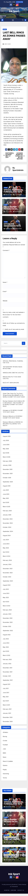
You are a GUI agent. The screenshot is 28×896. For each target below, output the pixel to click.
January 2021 (7, 713)
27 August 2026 (10, 824)
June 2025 (6, 494)
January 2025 (7, 515)
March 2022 (6, 655)
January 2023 (7, 614)
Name (5, 282)
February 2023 (7, 610)
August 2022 (6, 634)
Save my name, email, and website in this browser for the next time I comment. (13, 315)
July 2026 (6, 440)
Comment (6, 250)
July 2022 (6, 639)
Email (5, 291)
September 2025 (8, 482)
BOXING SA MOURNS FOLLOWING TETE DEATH (13, 423)
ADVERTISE (6, 890)
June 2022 (6, 643)
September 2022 (8, 630)
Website (5, 301)
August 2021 (6, 684)
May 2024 (6, 548)
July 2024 (6, 539)
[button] (22, 20)
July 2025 (6, 490)
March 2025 (6, 506)
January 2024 (7, 564)
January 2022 (7, 663)
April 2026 (6, 453)
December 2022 (7, 618)
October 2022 (7, 626)
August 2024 (7, 535)
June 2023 (6, 593)
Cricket (5, 740)
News (4, 757)
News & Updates (8, 761)
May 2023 (6, 597)
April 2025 (6, 502)
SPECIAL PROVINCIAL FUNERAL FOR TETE (13, 191)
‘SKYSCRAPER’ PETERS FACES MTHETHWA (10, 209)
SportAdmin (17, 170)
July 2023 (6, 589)
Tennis (5, 778)
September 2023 (8, 581)
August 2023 (6, 585)
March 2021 (6, 705)
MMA (4, 753)
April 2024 (6, 552)
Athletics (5, 732)
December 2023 (7, 568)
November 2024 (8, 523)
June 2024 (6, 544)
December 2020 (8, 717)
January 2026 (7, 465)
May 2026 (6, 448)
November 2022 (8, 622)
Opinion (5, 765)
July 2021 (6, 688)
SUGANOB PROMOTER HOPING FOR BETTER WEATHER (19, 156)
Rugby (5, 769)
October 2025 (7, 477)
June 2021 (6, 692)
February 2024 (7, 560)
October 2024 (7, 527)
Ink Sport (14, 11)
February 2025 (7, 510)
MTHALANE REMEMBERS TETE (12, 225)
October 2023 (7, 577)
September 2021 (8, 680)
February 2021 (7, 709)
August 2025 (6, 486)
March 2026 (6, 457)
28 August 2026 (10, 806)
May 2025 (6, 498)
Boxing (4, 29)
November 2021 (7, 672)
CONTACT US (20, 890)
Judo (4, 749)
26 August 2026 (10, 842)
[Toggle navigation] (13, 20)
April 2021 (6, 701)
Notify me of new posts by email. (14, 329)
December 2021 (7, 668)
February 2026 (7, 461)
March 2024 (6, 556)
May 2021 (6, 696)
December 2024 (8, 519)
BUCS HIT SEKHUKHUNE (11, 382)
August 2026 (6, 436)
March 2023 (6, 606)
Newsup (24, 884)
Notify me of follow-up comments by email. (14, 324)
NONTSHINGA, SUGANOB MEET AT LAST (9, 155)
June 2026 (6, 444)
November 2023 (8, 572)
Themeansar (15, 886)
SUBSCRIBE (13, 890)
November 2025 (8, 473)
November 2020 (8, 721)
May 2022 (6, 647)
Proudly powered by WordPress (10, 884)
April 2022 (6, 651)
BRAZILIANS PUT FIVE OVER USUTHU (14, 856)
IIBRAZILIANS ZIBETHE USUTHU (13, 372)
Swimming (6, 773)
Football (5, 744)
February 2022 (7, 659)
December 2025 (7, 469)
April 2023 (6, 601)
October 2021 (7, 676)
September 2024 (8, 531)
